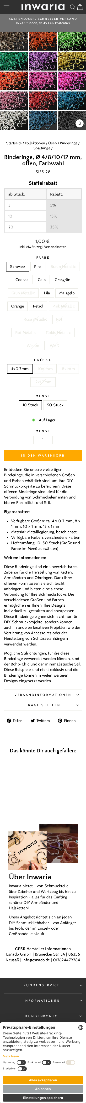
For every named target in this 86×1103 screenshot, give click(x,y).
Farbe (43, 257)
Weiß (54, 345)
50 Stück (55, 405)
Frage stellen (43, 705)
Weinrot (34, 345)
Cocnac (22, 279)
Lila (47, 293)
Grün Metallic (23, 293)
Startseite (14, 143)
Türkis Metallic (58, 332)
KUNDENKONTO (42, 1016)
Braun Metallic (63, 266)
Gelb (42, 279)
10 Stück (30, 405)
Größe (43, 360)
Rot (59, 319)
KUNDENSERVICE (42, 985)
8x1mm (68, 368)
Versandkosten (55, 247)
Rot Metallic (26, 332)
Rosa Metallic (35, 319)
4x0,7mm (20, 368)
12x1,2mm (43, 381)
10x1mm (45, 368)
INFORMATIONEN (42, 1000)
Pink (38, 266)
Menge (43, 396)
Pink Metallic (64, 306)
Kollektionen (35, 143)
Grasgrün (62, 279)
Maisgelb (67, 293)
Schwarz (17, 266)
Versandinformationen (43, 695)
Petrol (38, 306)
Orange (17, 306)
